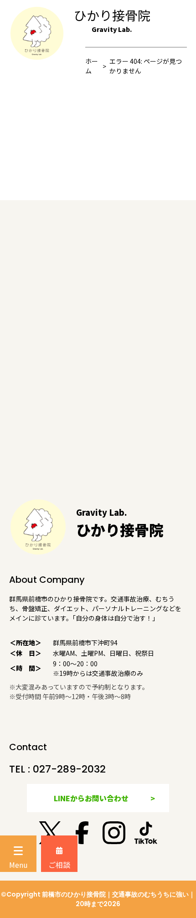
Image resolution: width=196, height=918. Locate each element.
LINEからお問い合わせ (91, 798)
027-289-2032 (69, 769)
